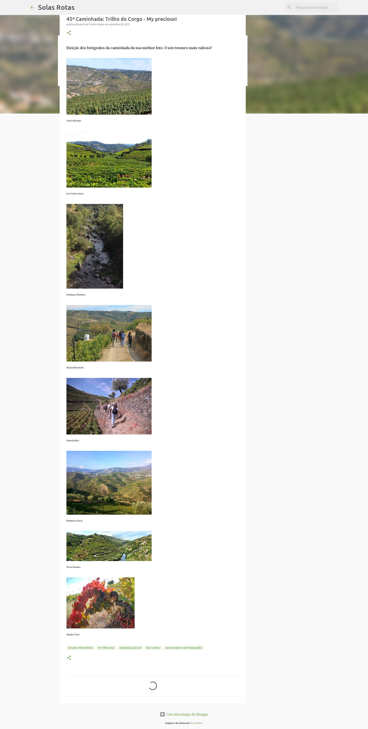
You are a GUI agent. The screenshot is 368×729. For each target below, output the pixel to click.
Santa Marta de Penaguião (183, 647)
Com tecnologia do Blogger (186, 714)
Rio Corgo (153, 647)
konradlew (197, 723)
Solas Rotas (56, 7)
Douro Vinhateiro (80, 647)
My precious (106, 647)
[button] (69, 33)
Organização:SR (130, 647)
